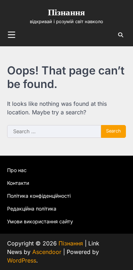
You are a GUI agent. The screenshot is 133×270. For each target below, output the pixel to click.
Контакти (18, 183)
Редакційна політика (31, 209)
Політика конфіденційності (39, 196)
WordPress (21, 260)
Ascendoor (46, 251)
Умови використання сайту (40, 221)
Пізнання (66, 12)
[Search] (120, 35)
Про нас (17, 170)
